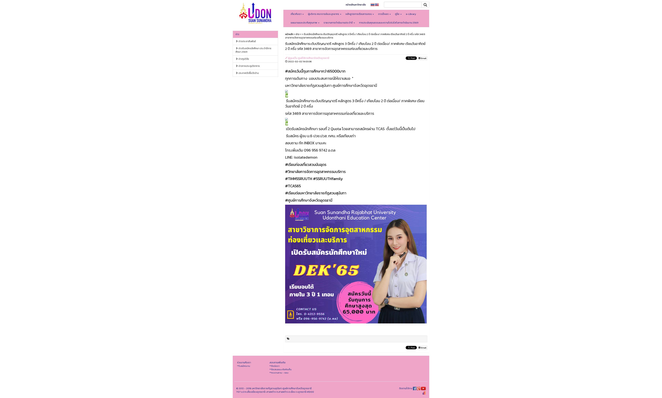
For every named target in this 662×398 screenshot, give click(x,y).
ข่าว (237, 34)
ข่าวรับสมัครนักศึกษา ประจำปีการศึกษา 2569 (253, 50)
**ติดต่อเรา (274, 366)
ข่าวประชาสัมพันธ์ (247, 41)
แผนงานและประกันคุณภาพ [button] (304, 23)
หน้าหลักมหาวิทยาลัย (356, 5)
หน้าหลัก (289, 34)
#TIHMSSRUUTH (298, 179)
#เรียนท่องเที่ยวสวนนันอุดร (305, 164)
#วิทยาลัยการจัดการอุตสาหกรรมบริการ (315, 171)
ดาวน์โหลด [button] (383, 14)
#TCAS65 (293, 186)
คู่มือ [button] (397, 14)
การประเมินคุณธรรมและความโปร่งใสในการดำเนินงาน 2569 (388, 23)
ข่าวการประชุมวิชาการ (249, 66)
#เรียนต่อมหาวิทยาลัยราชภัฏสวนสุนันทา (315, 193)
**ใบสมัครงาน (243, 366)
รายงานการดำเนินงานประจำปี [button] (338, 23)
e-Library (411, 14)
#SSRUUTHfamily (328, 179)
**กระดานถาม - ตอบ (278, 372)
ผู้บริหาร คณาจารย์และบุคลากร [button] (324, 14)
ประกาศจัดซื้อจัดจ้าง (248, 73)
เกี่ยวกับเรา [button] (296, 14)
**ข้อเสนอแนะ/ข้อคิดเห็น (280, 369)
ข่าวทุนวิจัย (243, 59)
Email (423, 58)
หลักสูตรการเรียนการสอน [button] (358, 14)
